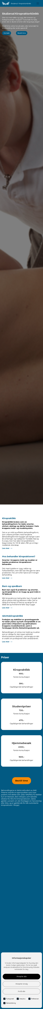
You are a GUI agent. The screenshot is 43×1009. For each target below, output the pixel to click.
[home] (16, 3)
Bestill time (22, 33)
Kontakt (6, 33)
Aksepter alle (21, 976)
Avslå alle (21, 991)
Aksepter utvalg (21, 984)
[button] (38, 3)
